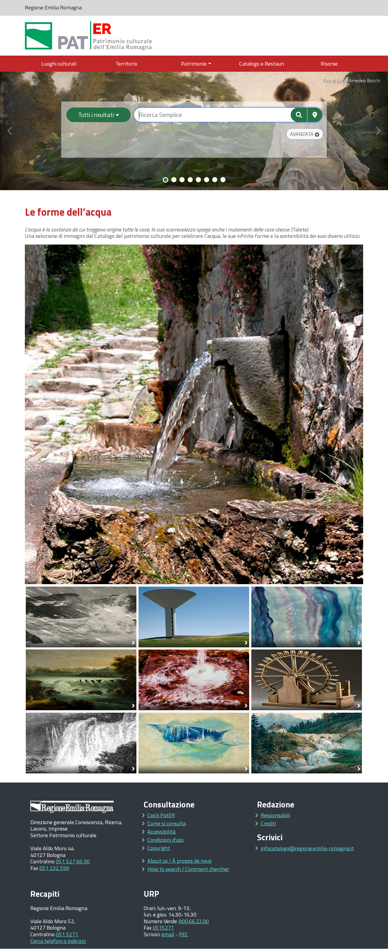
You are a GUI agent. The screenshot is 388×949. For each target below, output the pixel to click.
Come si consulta (166, 823)
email (168, 934)
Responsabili (275, 815)
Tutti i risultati (96, 114)
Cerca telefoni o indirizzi (58, 941)
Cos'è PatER (161, 815)
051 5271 (67, 934)
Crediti (268, 823)
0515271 (163, 927)
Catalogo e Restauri (261, 64)
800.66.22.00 (194, 921)
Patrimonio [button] (194, 64)
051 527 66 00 (73, 861)
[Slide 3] (182, 179)
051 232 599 (54, 868)
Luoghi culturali (58, 64)
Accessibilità (161, 831)
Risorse (329, 64)
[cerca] (299, 115)
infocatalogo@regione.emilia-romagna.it (307, 848)
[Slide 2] (173, 179)
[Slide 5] (198, 179)
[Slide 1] (165, 180)
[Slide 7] (214, 179)
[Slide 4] (190, 179)
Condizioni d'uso (165, 840)
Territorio (126, 64)
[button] (304, 134)
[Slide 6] (206, 179)
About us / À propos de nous (179, 861)
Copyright (158, 848)
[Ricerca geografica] (314, 115)
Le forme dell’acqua (68, 212)
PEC (183, 934)
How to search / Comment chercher (188, 869)
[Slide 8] (223, 179)
